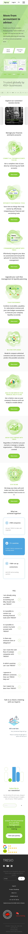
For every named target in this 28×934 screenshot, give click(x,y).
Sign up (6, 2)
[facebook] (4, 866)
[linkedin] (11, 866)
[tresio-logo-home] (14, 860)
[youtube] (8, 866)
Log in (14, 2)
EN (19, 2)
